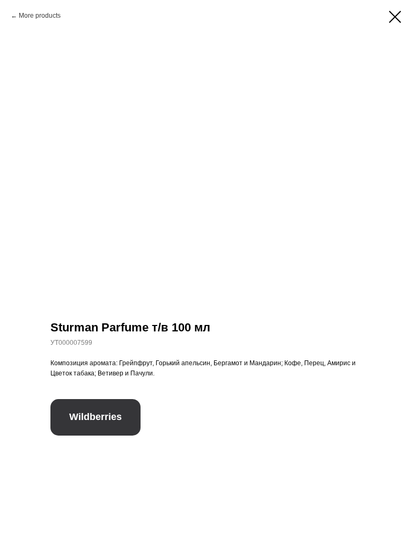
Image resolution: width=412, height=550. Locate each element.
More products (40, 15)
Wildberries (95, 416)
